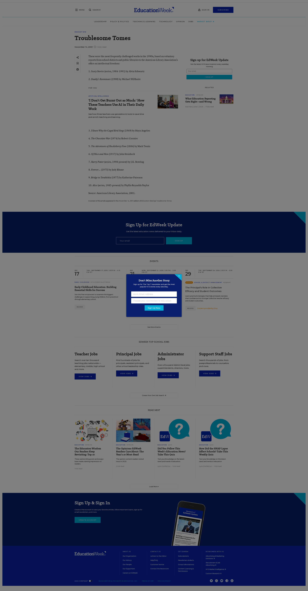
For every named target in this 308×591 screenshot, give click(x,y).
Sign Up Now (154, 308)
